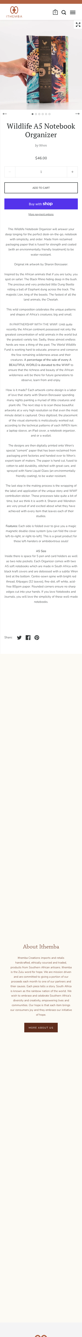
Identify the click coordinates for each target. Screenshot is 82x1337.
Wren (43, 145)
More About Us (41, 1027)
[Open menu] (72, 12)
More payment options (41, 214)
